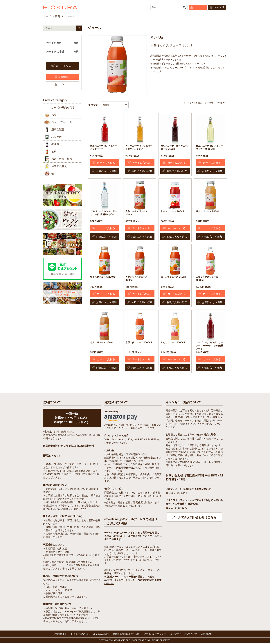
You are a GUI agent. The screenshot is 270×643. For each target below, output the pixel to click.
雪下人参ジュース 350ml (173, 276)
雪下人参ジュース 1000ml (138, 342)
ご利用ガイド (60, 633)
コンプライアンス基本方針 (183, 633)
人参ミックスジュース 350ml (136, 278)
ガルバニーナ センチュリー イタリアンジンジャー (138, 147)
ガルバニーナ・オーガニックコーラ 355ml (175, 147)
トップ (47, 16)
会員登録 (63, 76)
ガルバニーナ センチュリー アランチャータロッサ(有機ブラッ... (209, 345)
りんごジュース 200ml (207, 211)
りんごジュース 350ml (101, 342)
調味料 (55, 144)
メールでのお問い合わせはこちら (194, 517)
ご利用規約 (206, 633)
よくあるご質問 (101, 633)
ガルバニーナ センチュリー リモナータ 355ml (209, 147)
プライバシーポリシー (155, 633)
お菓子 (55, 114)
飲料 (57, 16)
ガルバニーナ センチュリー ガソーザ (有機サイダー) (103, 213)
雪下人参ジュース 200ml (102, 276)
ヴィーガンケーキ (61, 122)
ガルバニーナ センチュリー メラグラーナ (103, 147)
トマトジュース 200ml (172, 211)
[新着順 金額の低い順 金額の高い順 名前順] (116, 104)
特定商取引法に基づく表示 (126, 633)
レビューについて (80, 633)
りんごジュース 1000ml (173, 342)
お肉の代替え (59, 166)
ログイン (63, 84)
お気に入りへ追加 (106, 171)
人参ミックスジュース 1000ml (207, 278)
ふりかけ (56, 136)
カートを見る (63, 65)
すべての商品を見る (63, 107)
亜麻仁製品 (57, 129)
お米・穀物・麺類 (61, 158)
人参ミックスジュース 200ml (136, 213)
